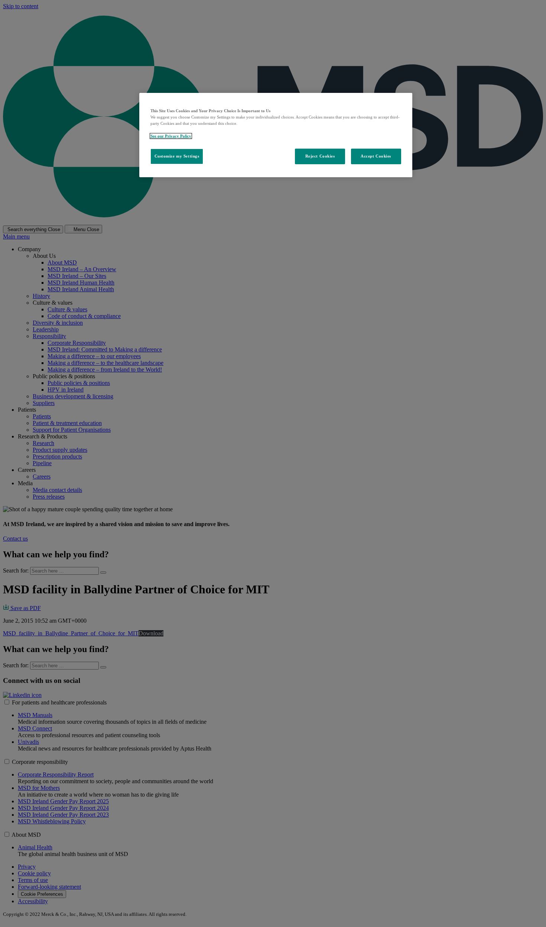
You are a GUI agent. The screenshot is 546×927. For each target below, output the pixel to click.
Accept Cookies (376, 156)
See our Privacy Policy (170, 136)
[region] (275, 135)
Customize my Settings (177, 156)
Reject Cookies (320, 156)
